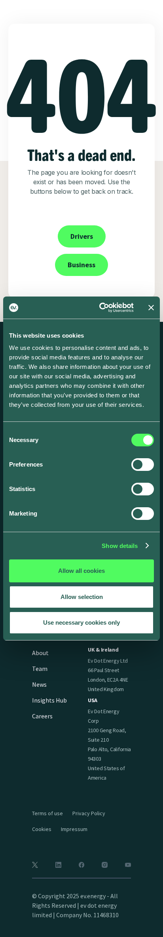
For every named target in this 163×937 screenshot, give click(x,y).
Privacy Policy (88, 813)
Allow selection (82, 596)
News (39, 684)
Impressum (74, 829)
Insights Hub (49, 700)
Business (81, 264)
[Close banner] (151, 307)
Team (39, 669)
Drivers (81, 236)
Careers (42, 716)
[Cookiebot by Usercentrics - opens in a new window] (101, 307)
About (40, 653)
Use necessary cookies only (81, 622)
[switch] (142, 464)
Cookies (41, 829)
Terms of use (47, 813)
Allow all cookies (81, 570)
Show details (120, 545)
